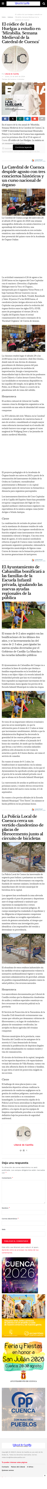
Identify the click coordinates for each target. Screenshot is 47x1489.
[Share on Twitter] (12, 119)
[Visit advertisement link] (23, 1315)
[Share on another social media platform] (42, 119)
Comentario (7, 1178)
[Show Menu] (3, 3)
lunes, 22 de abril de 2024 (15, 76)
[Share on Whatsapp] (20, 119)
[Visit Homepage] (23, 3)
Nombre (6, 1208)
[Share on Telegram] (27, 119)
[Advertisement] (23, 258)
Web (3, 1229)
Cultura (10, 17)
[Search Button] (44, 3)
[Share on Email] (34, 119)
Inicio (4, 17)
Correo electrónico (10, 1218)
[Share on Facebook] (5, 119)
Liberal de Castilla (12, 74)
